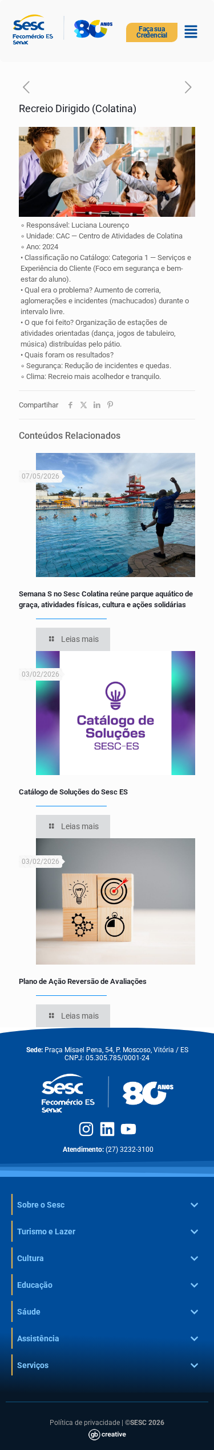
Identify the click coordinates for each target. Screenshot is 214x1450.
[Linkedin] (107, 1129)
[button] (191, 32)
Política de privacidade (85, 1423)
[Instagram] (86, 1129)
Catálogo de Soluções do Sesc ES (73, 792)
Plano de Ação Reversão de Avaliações (83, 981)
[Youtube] (128, 1129)
